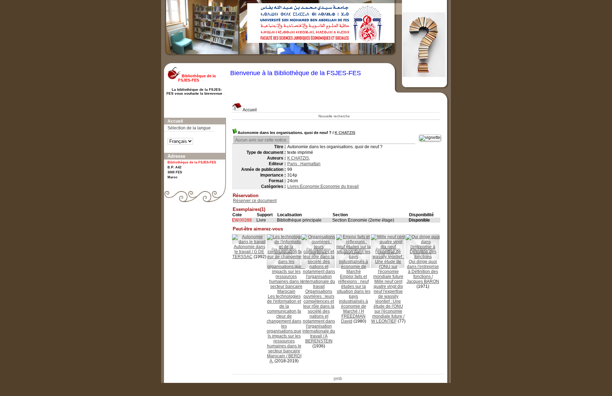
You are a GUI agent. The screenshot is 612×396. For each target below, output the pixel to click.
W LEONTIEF (384, 321)
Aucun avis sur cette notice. (261, 140)
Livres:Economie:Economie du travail (323, 186)
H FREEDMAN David (353, 316)
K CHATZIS (345, 132)
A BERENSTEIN (319, 339)
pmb (338, 378)
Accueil (249, 109)
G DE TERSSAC (248, 254)
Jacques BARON (423, 281)
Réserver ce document (255, 200)
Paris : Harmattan (304, 163)
